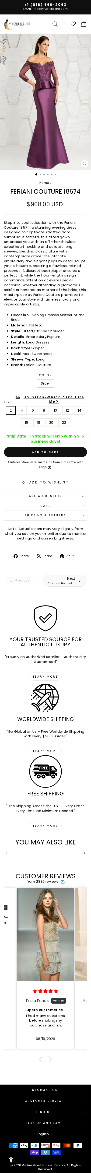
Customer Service (44, 1101)
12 (67, 410)
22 (64, 422)
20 (51, 422)
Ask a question (45, 496)
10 (55, 410)
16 (26, 422)
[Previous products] (6, 853)
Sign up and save (44, 1123)
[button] (42, 1059)
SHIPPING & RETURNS (45, 515)
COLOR (45, 375)
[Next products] (84, 853)
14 (79, 410)
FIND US (44, 1112)
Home (44, 183)
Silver (45, 383)
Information (44, 1090)
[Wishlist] (73, 24)
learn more (45, 677)
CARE (45, 506)
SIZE (44, 399)
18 (38, 422)
